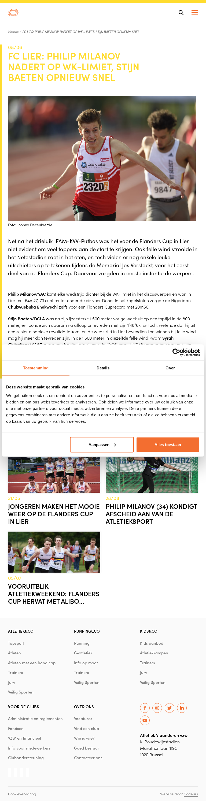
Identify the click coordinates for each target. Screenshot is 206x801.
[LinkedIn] (182, 708)
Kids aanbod (151, 643)
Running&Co (87, 631)
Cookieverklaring (22, 793)
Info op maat (86, 662)
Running (82, 643)
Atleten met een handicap (32, 662)
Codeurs (191, 793)
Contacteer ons (88, 757)
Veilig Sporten (21, 692)
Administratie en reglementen (35, 718)
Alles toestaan (167, 444)
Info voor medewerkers (29, 748)
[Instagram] (157, 708)
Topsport (16, 643)
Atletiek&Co (21, 631)
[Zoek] (181, 12)
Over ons (84, 706)
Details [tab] (103, 368)
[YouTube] (145, 720)
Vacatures (83, 718)
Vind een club (86, 728)
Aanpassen (99, 444)
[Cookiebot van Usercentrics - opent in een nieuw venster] (176, 352)
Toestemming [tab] (36, 368)
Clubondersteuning (26, 757)
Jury (11, 682)
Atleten (14, 652)
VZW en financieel (24, 738)
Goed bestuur (86, 748)
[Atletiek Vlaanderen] (13, 12)
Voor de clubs (23, 706)
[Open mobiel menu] (195, 13)
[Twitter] (169, 708)
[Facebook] (145, 708)
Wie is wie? (84, 738)
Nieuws (13, 31)
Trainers (15, 672)
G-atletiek (83, 652)
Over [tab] (170, 368)
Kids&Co (148, 631)
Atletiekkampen (154, 652)
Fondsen (16, 728)
